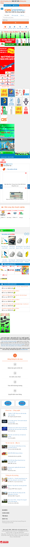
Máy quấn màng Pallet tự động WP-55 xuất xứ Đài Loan (15, 200)
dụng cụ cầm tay (13, 344)
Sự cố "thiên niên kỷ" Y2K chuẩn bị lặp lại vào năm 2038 (17, 421)
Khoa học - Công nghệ (12, 410)
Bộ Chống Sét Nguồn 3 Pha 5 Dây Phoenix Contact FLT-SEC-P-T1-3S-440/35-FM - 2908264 (19, 247)
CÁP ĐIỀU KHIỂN (15, 184)
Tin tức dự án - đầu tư (12, 443)
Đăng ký (16, 5)
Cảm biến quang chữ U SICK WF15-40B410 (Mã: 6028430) (5, 260)
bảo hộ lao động (4, 344)
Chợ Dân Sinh (24, 349)
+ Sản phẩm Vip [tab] (7, 165)
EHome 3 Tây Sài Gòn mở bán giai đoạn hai (17, 486)
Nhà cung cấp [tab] (15, 15)
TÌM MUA (5, 516)
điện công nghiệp (10, 345)
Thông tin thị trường (11, 475)
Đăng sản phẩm (25, 5)
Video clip (26, 28)
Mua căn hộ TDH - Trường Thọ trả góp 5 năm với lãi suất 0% (17, 500)
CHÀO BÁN (5, 513)
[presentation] (1, 186)
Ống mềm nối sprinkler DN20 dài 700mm (10, 308)
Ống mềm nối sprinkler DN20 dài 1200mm (11, 299)
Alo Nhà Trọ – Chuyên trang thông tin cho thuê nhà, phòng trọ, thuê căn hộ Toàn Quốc (17, 479)
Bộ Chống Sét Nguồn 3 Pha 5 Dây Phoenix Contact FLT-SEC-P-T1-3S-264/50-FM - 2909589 (12, 260)
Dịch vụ (14, 28)
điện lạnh (3, 345)
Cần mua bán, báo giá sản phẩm (9, 341)
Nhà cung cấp (20, 28)
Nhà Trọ (8, 539)
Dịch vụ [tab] (22, 15)
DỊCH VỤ (5, 519)
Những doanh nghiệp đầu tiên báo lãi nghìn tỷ (16, 468)
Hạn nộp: (5, 288)
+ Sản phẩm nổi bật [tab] (11, 169)
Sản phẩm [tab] (6, 15)
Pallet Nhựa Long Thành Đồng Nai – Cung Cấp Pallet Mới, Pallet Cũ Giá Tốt (12, 247)
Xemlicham (13, 539)
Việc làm (5, 28)
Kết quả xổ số (20, 539)
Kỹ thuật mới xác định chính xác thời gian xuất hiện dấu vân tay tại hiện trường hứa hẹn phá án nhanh (17, 428)
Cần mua (10, 28)
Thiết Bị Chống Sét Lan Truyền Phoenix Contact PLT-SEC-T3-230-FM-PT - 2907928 (19, 260)
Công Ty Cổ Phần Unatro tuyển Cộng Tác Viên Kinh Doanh (14, 295)
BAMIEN (4, 510)
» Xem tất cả (26, 284)
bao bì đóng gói (18, 345)
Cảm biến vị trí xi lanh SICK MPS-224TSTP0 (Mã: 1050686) (4, 247)
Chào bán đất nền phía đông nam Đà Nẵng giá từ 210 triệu (16, 493)
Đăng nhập (8, 5)
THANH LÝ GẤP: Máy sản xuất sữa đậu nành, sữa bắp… (17, 414)
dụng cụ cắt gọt (20, 344)
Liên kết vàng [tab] (5, 86)
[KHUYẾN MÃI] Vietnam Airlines (15, 453)
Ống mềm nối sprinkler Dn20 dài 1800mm (10, 290)
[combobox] (15, 20)
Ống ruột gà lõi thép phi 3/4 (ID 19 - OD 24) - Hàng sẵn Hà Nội (15, 286)
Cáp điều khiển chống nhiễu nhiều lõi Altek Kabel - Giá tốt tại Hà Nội (16, 304)
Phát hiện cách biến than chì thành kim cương (17, 435)
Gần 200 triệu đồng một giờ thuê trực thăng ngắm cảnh (16, 461)
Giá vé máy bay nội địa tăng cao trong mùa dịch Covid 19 (17, 446)
